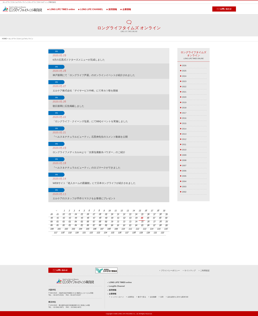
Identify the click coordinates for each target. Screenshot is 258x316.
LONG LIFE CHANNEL (91, 9)
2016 (184, 118)
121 (84, 233)
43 (70, 218)
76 (148, 222)
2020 (184, 97)
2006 (184, 171)
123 (98, 233)
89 (106, 225)
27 (94, 214)
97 (154, 225)
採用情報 (112, 9)
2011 (184, 144)
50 (112, 218)
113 (144, 229)
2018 (184, 108)
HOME (4, 39)
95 (142, 225)
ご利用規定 (205, 270)
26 (88, 214)
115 (158, 229)
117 (55, 233)
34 (136, 214)
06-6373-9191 (58, 295)
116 (165, 229)
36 (148, 214)
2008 (184, 160)
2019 (184, 102)
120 (76, 233)
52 (124, 218)
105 (87, 229)
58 (160, 218)
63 (70, 222)
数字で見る (142, 297)
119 (69, 233)
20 (51, 214)
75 (142, 222)
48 (100, 218)
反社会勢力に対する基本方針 (177, 297)
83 (70, 225)
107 (101, 229)
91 (118, 225)
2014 (184, 129)
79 (166, 222)
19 (164, 211)
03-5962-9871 (58, 307)
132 (162, 233)
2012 (184, 139)
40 (52, 218)
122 (91, 233)
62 (63, 222)
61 (57, 222)
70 (112, 222)
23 (70, 214)
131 (155, 233)
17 (152, 211)
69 (106, 222)
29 (106, 214)
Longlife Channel (117, 286)
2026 (184, 65)
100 (51, 229)
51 (118, 218)
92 (124, 225)
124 (105, 233)
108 (108, 229)
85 (82, 225)
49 (106, 218)
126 (119, 233)
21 (57, 214)
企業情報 (126, 9)
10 (109, 211)
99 (166, 225)
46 (88, 218)
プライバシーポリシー (170, 270)
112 (137, 229)
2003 (184, 187)
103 (73, 229)
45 (82, 218)
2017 (184, 113)
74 (136, 222)
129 (141, 233)
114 (151, 229)
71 (118, 222)
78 (160, 222)
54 (136, 218)
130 (148, 233)
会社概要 (153, 297)
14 (134, 211)
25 (82, 214)
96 (148, 225)
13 (128, 211)
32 (124, 214)
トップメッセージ (117, 297)
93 (130, 225)
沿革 (162, 297)
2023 (184, 81)
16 (146, 211)
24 (76, 214)
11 (115, 211)
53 (130, 218)
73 (130, 222)
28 (100, 214)
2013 (184, 134)
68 (100, 222)
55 (142, 218)
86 (88, 225)
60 (51, 222)
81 (57, 225)
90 (112, 225)
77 (154, 222)
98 (160, 225)
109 (116, 229)
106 (94, 229)
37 (154, 214)
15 (140, 211)
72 (124, 222)
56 (148, 218)
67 (94, 222)
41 (58, 218)
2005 (184, 176)
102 (66, 229)
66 (88, 222)
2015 (184, 123)
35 (142, 214)
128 (133, 233)
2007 (184, 165)
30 (112, 214)
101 (59, 229)
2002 (184, 192)
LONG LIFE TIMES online (62, 9)
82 (63, 225)
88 (100, 225)
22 (63, 214)
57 (154, 218)
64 (76, 222)
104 (80, 229)
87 (94, 225)
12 (122, 211)
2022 (184, 87)
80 (51, 225)
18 (158, 211)
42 (64, 218)
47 (94, 218)
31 (118, 214)
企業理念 (131, 297)
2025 (184, 71)
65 (82, 222)
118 (62, 233)
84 (76, 225)
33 (130, 214)
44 (76, 218)
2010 (184, 150)
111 (130, 229)
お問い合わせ (226, 9)
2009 (184, 155)
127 (126, 233)
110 (123, 229)
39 (166, 214)
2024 (184, 76)
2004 (184, 181)
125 (112, 233)
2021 (184, 92)
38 (160, 214)
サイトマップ (190, 270)
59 (166, 218)
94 (136, 225)
